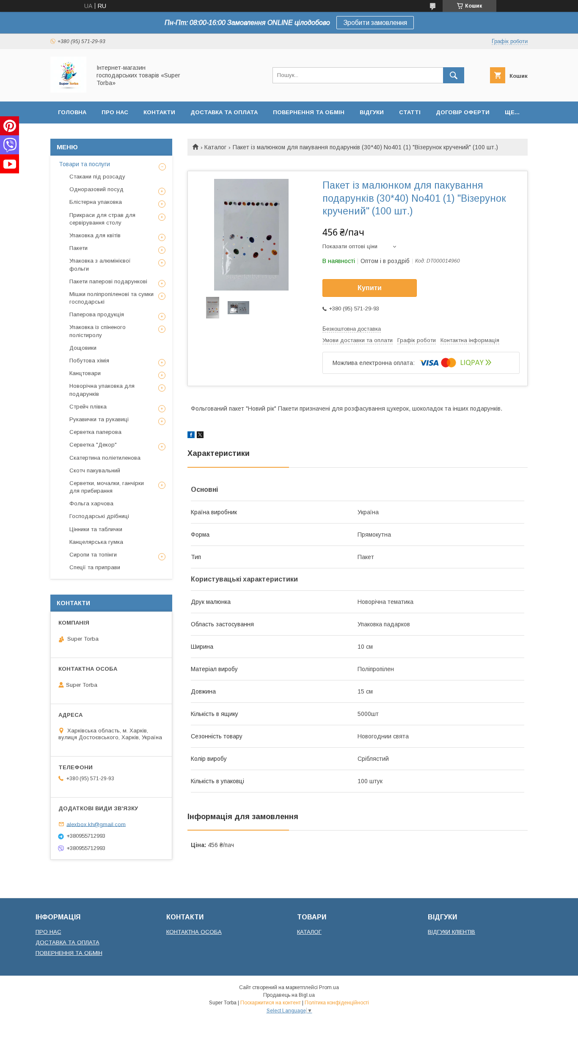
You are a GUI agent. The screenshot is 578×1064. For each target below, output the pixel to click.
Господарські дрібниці (99, 516)
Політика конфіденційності (337, 1003)
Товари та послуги (84, 164)
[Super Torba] (68, 90)
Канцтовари (85, 373)
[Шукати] (453, 75)
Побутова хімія (89, 360)
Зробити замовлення (375, 22)
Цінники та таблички (95, 529)
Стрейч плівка (88, 406)
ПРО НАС (48, 932)
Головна (72, 112)
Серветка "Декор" (93, 445)
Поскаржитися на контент (270, 1003)
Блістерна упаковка (95, 202)
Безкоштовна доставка (351, 329)
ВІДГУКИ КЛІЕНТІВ (451, 932)
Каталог (215, 147)
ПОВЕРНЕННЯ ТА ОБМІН (69, 953)
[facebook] (191, 436)
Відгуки (372, 112)
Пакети (78, 248)
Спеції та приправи (94, 567)
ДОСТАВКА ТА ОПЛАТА (67, 942)
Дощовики (82, 348)
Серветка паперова (95, 432)
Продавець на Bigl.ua (289, 995)
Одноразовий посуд (96, 189)
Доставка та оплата (224, 112)
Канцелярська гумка (96, 542)
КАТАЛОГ (309, 932)
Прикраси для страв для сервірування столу (102, 219)
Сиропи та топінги (93, 554)
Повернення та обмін (308, 112)
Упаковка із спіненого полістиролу (97, 331)
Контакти (159, 112)
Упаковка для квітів (95, 235)
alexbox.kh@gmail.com (96, 824)
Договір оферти (463, 112)
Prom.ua (329, 987)
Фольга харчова (91, 503)
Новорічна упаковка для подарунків (102, 390)
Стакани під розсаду (97, 176)
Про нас (115, 112)
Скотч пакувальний (94, 470)
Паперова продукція (96, 314)
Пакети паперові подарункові (108, 281)
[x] (200, 436)
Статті (410, 112)
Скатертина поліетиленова (104, 458)
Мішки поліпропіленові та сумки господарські (111, 298)
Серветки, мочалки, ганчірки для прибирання (106, 487)
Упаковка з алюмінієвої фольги (100, 264)
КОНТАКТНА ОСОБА (194, 932)
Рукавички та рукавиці (99, 419)
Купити (370, 287)
